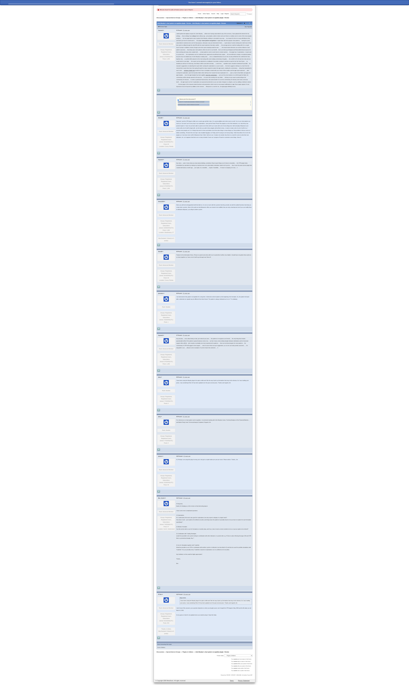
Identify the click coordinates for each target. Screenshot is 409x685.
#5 (177, 251)
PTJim (160, 594)
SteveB (160, 117)
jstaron (160, 456)
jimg (159, 377)
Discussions (160, 18)
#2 (177, 117)
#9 (177, 416)
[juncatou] (166, 301)
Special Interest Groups (173, 18)
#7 (177, 335)
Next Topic (247, 26)
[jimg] (166, 385)
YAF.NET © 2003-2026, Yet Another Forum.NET (241, 675)
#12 (177, 594)
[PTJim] (166, 602)
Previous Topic (163, 26)
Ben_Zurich (161, 498)
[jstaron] (166, 464)
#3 (177, 159)
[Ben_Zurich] (166, 505)
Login (185, 9)
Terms (232, 680)
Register (191, 9)
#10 (177, 456)
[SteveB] (166, 125)
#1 (177, 30)
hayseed (160, 30)
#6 (177, 293)
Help (218, 13)
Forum (199, 13)
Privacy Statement (244, 680)
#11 (177, 498)
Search (213, 13)
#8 (177, 377)
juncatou (160, 293)
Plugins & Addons (187, 18)
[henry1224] (166, 209)
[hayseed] (166, 38)
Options (239, 23)
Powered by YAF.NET (225, 675)
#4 (177, 201)
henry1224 (161, 201)
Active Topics (206, 13)
